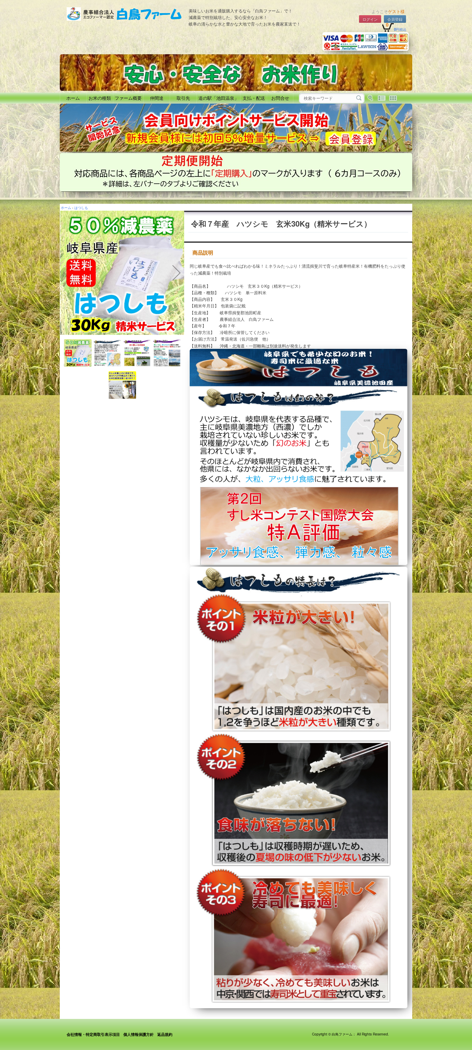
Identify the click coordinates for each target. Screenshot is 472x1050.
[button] (67, 272)
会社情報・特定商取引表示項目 (93, 1034)
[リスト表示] (381, 98)
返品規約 (164, 1034)
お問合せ (280, 98)
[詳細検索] (370, 98)
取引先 (183, 98)
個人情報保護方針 (138, 1034)
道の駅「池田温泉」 (218, 98)
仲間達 (156, 98)
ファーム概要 (128, 98)
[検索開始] (359, 98)
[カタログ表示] (393, 98)
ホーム (73, 98)
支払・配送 (254, 98)
